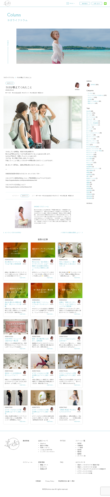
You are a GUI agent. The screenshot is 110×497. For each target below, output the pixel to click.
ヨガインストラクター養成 (94, 150)
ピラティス (90, 135)
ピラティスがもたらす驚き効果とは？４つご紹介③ (67, 375)
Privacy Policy (49, 481)
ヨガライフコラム (8, 77)
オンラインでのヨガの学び (13, 232)
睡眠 (88, 182)
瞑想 (88, 184)
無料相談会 (84, 3)
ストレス (89, 127)
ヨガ (88, 144)
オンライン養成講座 (92, 123)
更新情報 (41, 462)
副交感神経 (90, 170)
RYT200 (62, 441)
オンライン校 (81, 456)
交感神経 (89, 166)
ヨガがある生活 (17, 92)
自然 (88, 192)
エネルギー (90, 119)
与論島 (89, 164)
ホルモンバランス (92, 141)
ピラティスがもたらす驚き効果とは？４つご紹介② (13, 411)
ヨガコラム (43, 467)
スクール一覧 (80, 441)
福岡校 (79, 454)
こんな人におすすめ (46, 449)
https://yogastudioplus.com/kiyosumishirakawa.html (21, 180)
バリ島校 (80, 447)
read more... (23, 277)
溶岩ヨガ (40, 92)
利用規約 (38, 481)
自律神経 (89, 190)
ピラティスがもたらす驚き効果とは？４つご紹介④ (40, 375)
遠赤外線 (89, 196)
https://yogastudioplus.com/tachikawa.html (19, 187)
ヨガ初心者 (34, 92)
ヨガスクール (90, 152)
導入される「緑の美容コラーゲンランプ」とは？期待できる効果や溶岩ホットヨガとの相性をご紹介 (40, 266)
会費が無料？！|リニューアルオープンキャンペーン (40, 304)
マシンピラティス (92, 143)
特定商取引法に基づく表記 (66, 481)
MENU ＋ (72, 3)
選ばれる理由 (44, 445)
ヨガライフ (10, 83)
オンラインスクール (92, 121)
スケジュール (27, 462)
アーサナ (8, 92)
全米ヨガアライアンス (93, 168)
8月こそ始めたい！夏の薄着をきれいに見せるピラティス (67, 264)
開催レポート (44, 465)
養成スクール (91, 103)
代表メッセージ (45, 447)
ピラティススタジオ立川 (84, 471)
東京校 (79, 443)
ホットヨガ (90, 139)
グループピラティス (92, 125)
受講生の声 (43, 469)
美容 (88, 186)
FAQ (61, 462)
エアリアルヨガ (91, 117)
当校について (43, 441)
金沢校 (79, 449)
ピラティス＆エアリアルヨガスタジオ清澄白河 (91, 469)
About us (43, 443)
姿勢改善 (89, 174)
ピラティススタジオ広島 (84, 473)
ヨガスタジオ (80, 462)
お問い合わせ (97, 3)
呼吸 (88, 172)
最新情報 (26, 441)
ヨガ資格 (89, 158)
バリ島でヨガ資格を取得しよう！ (71, 232)
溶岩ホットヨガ (91, 178)
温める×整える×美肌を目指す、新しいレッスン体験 (13, 304)
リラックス (90, 162)
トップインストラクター (47, 451)
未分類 (89, 99)
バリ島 (89, 131)
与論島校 (80, 445)
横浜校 (79, 451)
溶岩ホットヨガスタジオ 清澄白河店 (88, 465)
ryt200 (89, 111)
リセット (89, 160)
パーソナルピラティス (93, 133)
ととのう (89, 113)
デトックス (90, 129)
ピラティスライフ (92, 136)
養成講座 (89, 198)
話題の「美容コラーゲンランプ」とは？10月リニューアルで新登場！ (67, 304)
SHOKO (77, 89)
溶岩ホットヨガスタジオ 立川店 (87, 467)
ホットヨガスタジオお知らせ (95, 95)
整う (88, 176)
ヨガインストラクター (93, 148)
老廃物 (89, 188)
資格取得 (89, 194)
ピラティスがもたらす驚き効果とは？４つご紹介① (40, 411)
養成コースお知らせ (93, 101)
